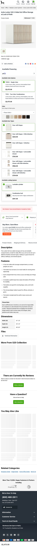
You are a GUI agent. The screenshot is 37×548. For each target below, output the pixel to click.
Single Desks (14, 471)
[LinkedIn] (33, 63)
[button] (18, 3)
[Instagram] (18, 534)
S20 (8, 58)
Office (6, 7)
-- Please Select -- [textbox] (7, 112)
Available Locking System (9, 180)
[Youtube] (14, 534)
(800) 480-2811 (10, 497)
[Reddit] (35, 63)
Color (3, 106)
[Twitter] (28, 63)
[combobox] (18, 112)
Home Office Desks (24, 471)
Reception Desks (5, 471)
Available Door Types (8, 121)
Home (2, 7)
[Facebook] (26, 63)
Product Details (5, 18)
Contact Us (9, 507)
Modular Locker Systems (16, 7)
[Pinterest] (30, 63)
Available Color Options (8, 78)
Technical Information (11, 336)
